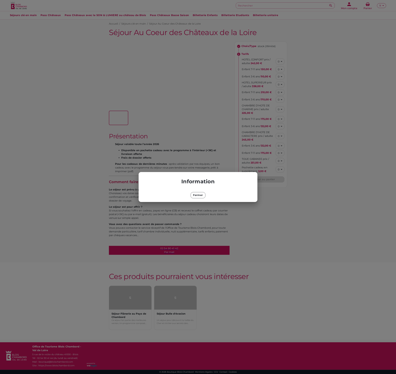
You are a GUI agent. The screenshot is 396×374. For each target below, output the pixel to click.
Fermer (198, 195)
